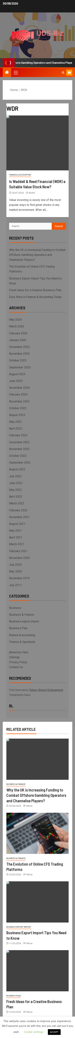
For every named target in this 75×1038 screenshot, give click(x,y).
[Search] (63, 72)
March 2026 (16, 326)
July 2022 (15, 476)
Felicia (29, 806)
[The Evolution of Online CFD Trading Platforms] (37, 833)
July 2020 (15, 564)
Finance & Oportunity (22, 642)
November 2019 (19, 578)
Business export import (24, 621)
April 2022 (15, 496)
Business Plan (18, 628)
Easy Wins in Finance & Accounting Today (35, 297)
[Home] (7, 72)
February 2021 (18, 551)
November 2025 (19, 353)
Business (15, 608)
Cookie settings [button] (33, 1032)
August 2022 (17, 469)
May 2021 (15, 530)
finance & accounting (20, 175)
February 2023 (18, 435)
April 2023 (15, 428)
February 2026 (18, 333)
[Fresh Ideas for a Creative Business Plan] (37, 970)
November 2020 (19, 558)
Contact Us (16, 667)
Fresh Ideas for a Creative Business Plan (35, 290)
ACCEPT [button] (54, 1032)
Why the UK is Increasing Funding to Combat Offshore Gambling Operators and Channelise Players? (37, 255)
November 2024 (19, 387)
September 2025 (20, 367)
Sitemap (14, 657)
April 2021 (15, 537)
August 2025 (17, 374)
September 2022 (20, 462)
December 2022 (19, 442)
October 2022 (18, 456)
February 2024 (18, 394)
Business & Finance (21, 614)
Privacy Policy (18, 662)
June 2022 (16, 483)
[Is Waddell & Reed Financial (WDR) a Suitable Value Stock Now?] (37, 142)
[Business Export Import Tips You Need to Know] (37, 902)
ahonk (32, 193)
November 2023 (19, 401)
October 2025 (18, 360)
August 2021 (17, 524)
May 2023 (15, 421)
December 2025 (19, 347)
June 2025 (16, 381)
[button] (15, 72)
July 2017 (15, 585)
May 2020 (15, 571)
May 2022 (15, 490)
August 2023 (17, 415)
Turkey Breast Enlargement (46, 690)
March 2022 (16, 503)
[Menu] (15, 72)
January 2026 (17, 340)
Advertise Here (18, 652)
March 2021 (16, 544)
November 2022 (19, 449)
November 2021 (19, 517)
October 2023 (18, 408)
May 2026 (15, 319)
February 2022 (18, 510)
